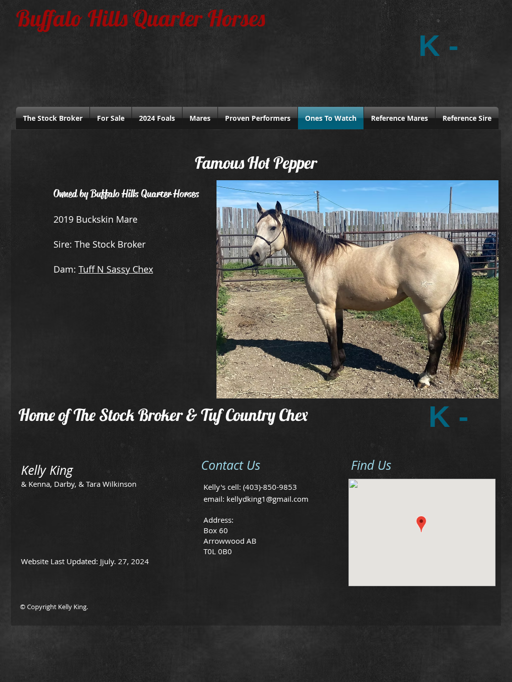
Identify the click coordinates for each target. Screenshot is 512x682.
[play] (477, 389)
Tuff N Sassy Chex (115, 269)
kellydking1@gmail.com (267, 499)
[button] (357, 289)
